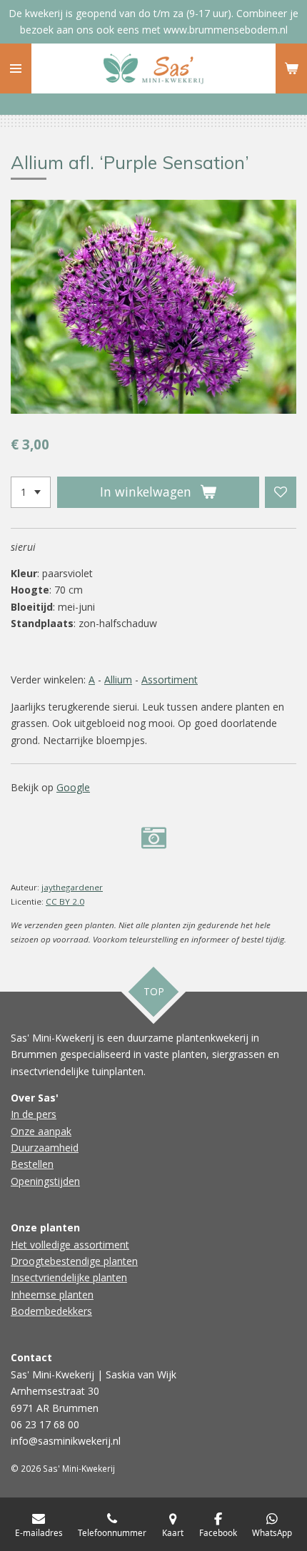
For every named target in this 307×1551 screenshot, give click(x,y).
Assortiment (169, 679)
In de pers (33, 1114)
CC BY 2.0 (65, 901)
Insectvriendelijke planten (69, 1277)
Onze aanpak (41, 1131)
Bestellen (32, 1164)
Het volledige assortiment (70, 1244)
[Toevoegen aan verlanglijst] (280, 492)
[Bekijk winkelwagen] (291, 68)
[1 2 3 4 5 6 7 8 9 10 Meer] (31, 492)
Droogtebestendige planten (74, 1261)
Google (73, 787)
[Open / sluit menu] (15, 68)
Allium (118, 679)
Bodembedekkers (51, 1311)
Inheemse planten (52, 1294)
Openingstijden (45, 1181)
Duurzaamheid (45, 1147)
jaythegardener (72, 887)
